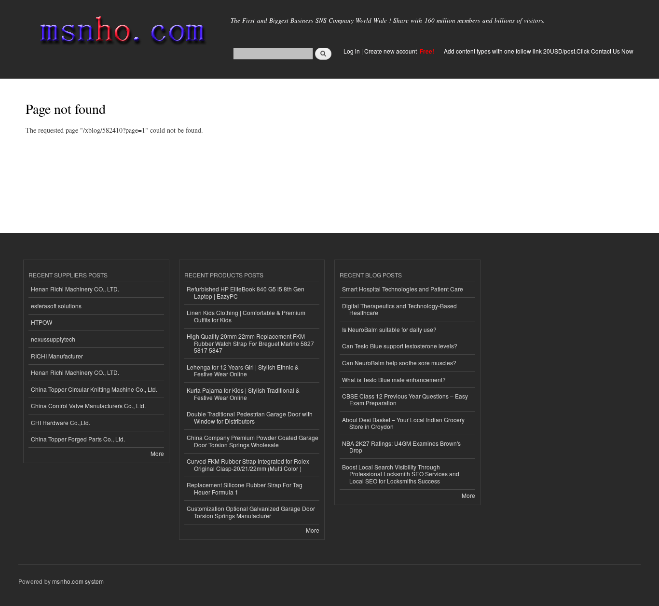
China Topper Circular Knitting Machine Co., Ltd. (94, 389)
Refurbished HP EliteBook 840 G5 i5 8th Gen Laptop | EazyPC (245, 292)
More (157, 453)
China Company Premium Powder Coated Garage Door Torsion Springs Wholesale (252, 440)
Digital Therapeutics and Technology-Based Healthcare (399, 309)
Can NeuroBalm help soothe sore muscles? (399, 362)
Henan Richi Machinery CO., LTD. (75, 289)
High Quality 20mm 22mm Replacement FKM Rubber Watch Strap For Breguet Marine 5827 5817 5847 (250, 343)
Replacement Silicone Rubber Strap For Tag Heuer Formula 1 (244, 488)
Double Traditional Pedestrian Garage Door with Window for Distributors (250, 417)
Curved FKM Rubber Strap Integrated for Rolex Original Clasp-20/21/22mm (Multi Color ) (248, 464)
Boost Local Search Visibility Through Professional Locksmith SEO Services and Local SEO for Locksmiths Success (400, 474)
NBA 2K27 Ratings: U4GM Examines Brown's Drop (401, 446)
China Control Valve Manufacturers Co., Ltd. (88, 405)
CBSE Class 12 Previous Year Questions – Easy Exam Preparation (405, 399)
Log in (351, 51)
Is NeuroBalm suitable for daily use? (389, 329)
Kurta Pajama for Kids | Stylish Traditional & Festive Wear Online (243, 393)
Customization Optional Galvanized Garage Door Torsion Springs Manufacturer (251, 511)
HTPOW (41, 322)
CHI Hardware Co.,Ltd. (60, 422)
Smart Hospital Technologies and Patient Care (402, 289)
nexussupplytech (53, 339)
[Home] (120, 32)
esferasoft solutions (56, 306)
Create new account (391, 51)
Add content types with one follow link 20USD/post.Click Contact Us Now (538, 51)
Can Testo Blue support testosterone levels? (399, 346)
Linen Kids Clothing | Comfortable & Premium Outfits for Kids (246, 315)
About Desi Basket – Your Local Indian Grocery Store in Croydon (403, 422)
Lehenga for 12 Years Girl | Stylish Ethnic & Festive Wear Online (243, 370)
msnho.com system (78, 581)
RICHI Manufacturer (57, 356)
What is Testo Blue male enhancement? (394, 379)
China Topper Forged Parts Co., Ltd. (78, 439)
